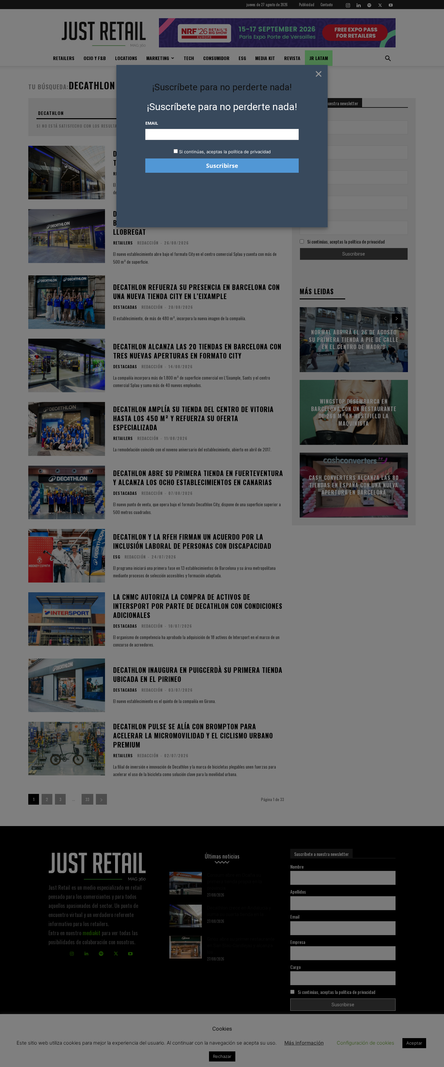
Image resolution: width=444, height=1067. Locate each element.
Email (151, 123)
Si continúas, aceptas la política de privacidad (225, 151)
